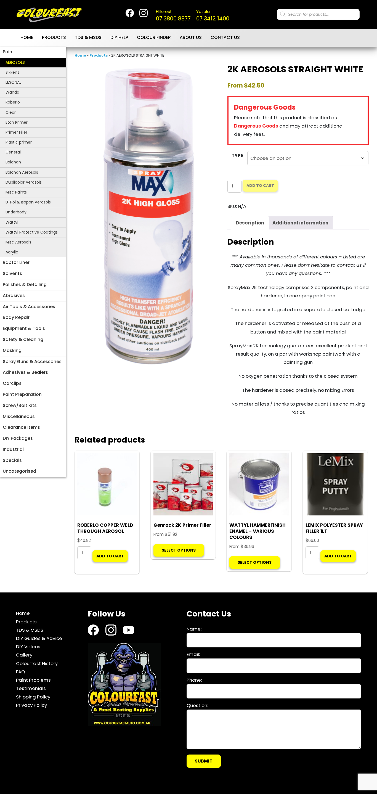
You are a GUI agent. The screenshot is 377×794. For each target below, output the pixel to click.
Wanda (12, 92)
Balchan (13, 162)
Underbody (16, 212)
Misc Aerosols (18, 242)
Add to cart (260, 185)
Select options (179, 550)
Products (54, 37)
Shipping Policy (33, 696)
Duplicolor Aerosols (24, 182)
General (13, 152)
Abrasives (14, 295)
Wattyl (12, 222)
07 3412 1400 (212, 15)
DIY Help (119, 37)
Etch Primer (17, 122)
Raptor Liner (16, 262)
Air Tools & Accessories (29, 306)
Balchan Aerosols (22, 172)
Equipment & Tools (24, 328)
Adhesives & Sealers (25, 372)
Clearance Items (21, 427)
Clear (11, 112)
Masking (12, 350)
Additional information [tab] (300, 222)
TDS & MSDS (88, 37)
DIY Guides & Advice (39, 638)
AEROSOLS (15, 62)
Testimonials (31, 688)
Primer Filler (16, 132)
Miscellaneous (19, 416)
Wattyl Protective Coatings (32, 232)
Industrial (13, 449)
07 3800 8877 (173, 15)
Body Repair (16, 317)
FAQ (20, 671)
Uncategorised (19, 471)
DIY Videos (28, 646)
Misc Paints (16, 192)
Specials (12, 460)
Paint (8, 52)
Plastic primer (19, 142)
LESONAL (13, 82)
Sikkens (12, 72)
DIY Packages (18, 438)
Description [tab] (250, 222)
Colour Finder (154, 37)
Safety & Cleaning (23, 339)
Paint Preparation (22, 394)
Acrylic (12, 252)
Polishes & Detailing (25, 284)
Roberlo (13, 102)
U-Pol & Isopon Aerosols (28, 202)
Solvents (12, 273)
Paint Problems (33, 680)
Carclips (12, 383)
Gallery (24, 655)
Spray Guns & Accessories (32, 361)
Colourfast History (37, 663)
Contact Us (225, 37)
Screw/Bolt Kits (20, 405)
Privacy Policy (31, 705)
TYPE (237, 155)
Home (26, 37)
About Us (191, 37)
